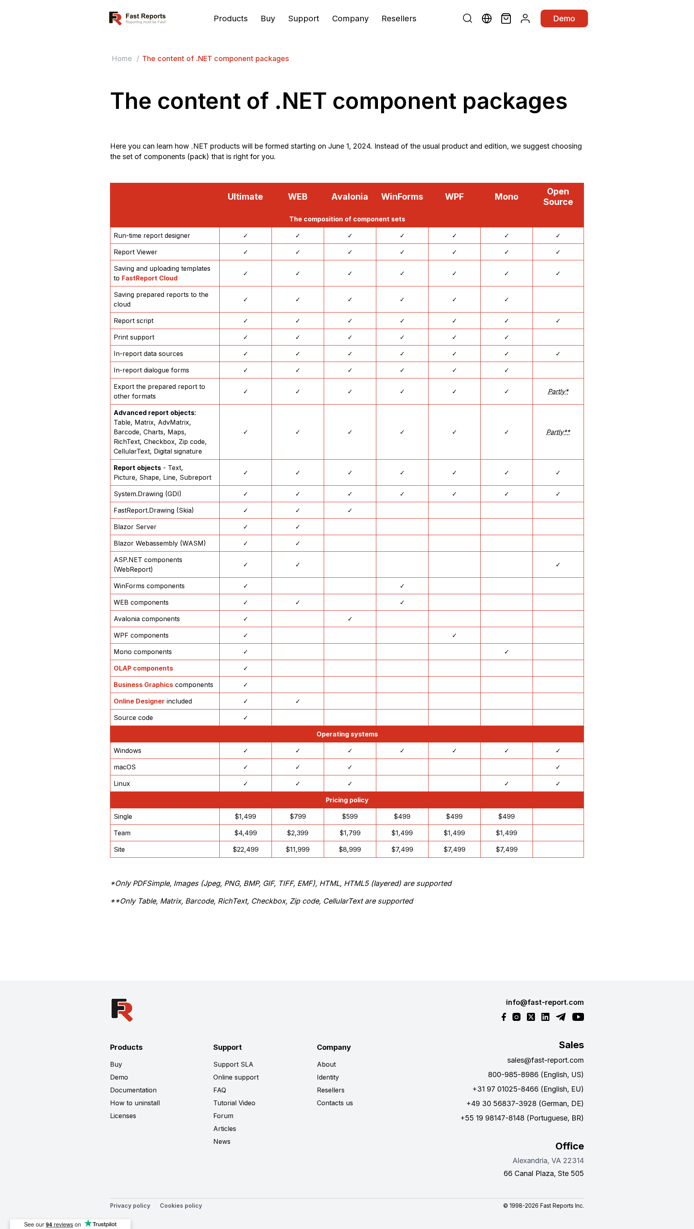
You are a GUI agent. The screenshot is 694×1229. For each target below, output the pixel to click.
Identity (328, 1077)
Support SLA (233, 1064)
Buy (268, 18)
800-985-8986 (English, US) (536, 1074)
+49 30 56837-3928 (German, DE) (525, 1103)
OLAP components (143, 668)
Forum (223, 1116)
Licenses (123, 1116)
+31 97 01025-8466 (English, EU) (528, 1089)
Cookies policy (181, 1205)
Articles (224, 1129)
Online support (236, 1077)
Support (303, 18)
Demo (564, 18)
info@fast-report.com (545, 1002)
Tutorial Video (234, 1103)
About (326, 1064)
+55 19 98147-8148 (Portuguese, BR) (522, 1118)
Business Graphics (143, 685)
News (222, 1141)
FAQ (219, 1090)
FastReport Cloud (150, 278)
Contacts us (335, 1103)
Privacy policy (130, 1205)
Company (350, 18)
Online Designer (139, 701)
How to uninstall (135, 1103)
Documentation (133, 1090)
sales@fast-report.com (545, 1060)
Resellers (399, 18)
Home (122, 58)
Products (231, 18)
